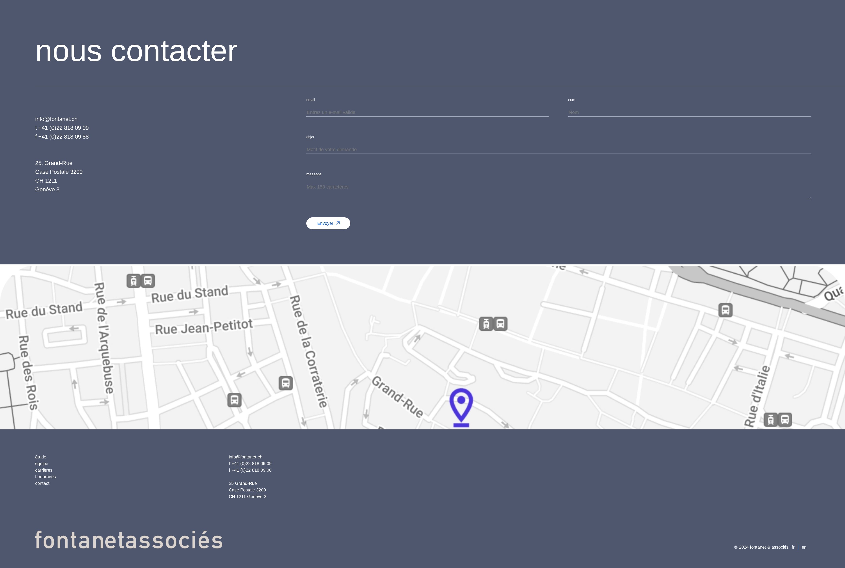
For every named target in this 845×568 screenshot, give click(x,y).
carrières (43, 470)
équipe (41, 463)
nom (571, 100)
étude (40, 456)
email (310, 100)
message (313, 174)
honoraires (45, 476)
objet (310, 137)
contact (42, 483)
